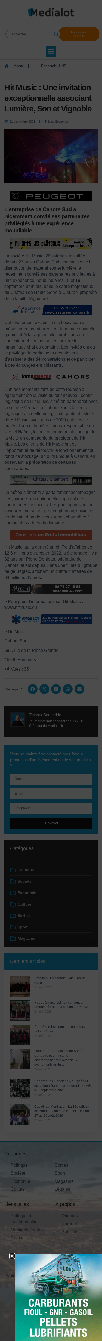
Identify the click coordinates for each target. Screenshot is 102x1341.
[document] (51, 670)
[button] (12, 1256)
